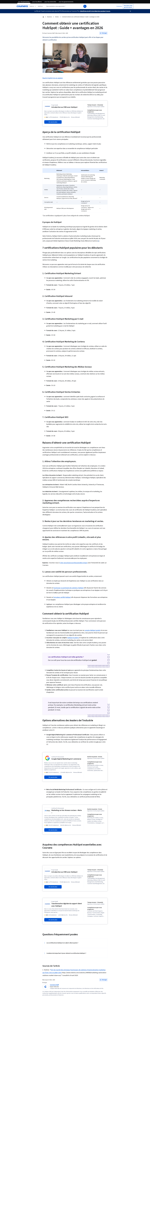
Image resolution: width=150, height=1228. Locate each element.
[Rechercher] (84, 6)
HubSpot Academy (73, 638)
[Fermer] (130, 11)
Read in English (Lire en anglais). (52, 78)
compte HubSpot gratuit (92, 630)
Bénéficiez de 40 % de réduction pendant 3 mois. (95, 11)
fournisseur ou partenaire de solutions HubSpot (68, 588)
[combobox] (62, 6)
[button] (40, 6)
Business (49, 17)
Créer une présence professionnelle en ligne (73, 563)
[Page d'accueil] (43, 16)
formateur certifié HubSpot (62, 597)
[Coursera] (22, 6)
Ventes (57, 17)
